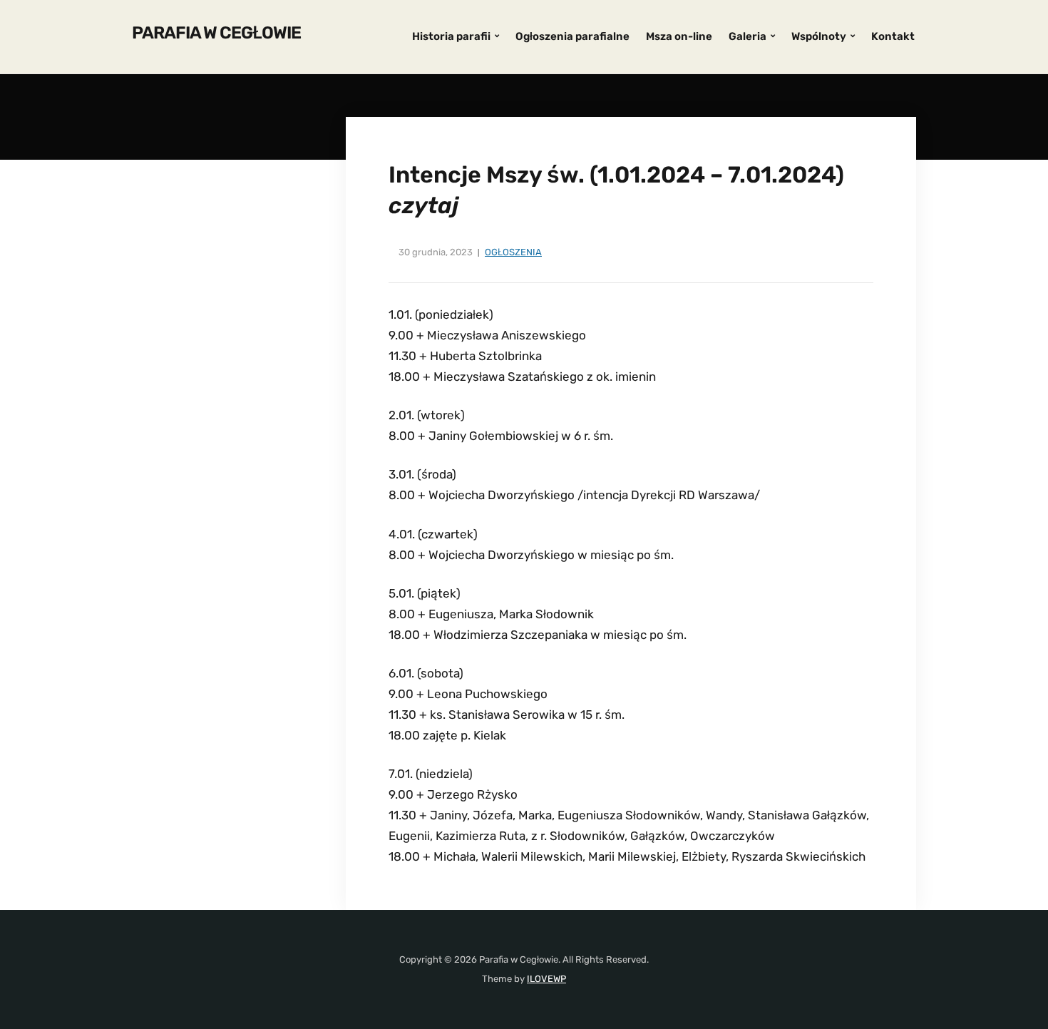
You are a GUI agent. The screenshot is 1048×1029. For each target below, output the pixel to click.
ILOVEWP (546, 978)
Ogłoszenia (513, 252)
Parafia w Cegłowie (216, 33)
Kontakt (893, 36)
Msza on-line (679, 36)
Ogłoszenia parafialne (572, 36)
